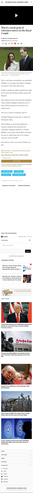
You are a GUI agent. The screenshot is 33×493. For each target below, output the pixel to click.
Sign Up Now (8, 292)
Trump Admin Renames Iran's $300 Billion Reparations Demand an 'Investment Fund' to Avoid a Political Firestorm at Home (16, 326)
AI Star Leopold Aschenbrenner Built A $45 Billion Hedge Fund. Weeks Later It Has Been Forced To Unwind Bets (15, 442)
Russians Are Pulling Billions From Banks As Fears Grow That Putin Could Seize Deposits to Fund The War (15, 355)
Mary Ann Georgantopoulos (10, 38)
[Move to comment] (21, 43)
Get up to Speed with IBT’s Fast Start (22, 289)
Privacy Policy (17, 165)
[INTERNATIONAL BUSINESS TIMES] (16, 2)
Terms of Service (8, 165)
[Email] (18, 43)
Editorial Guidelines (24, 185)
